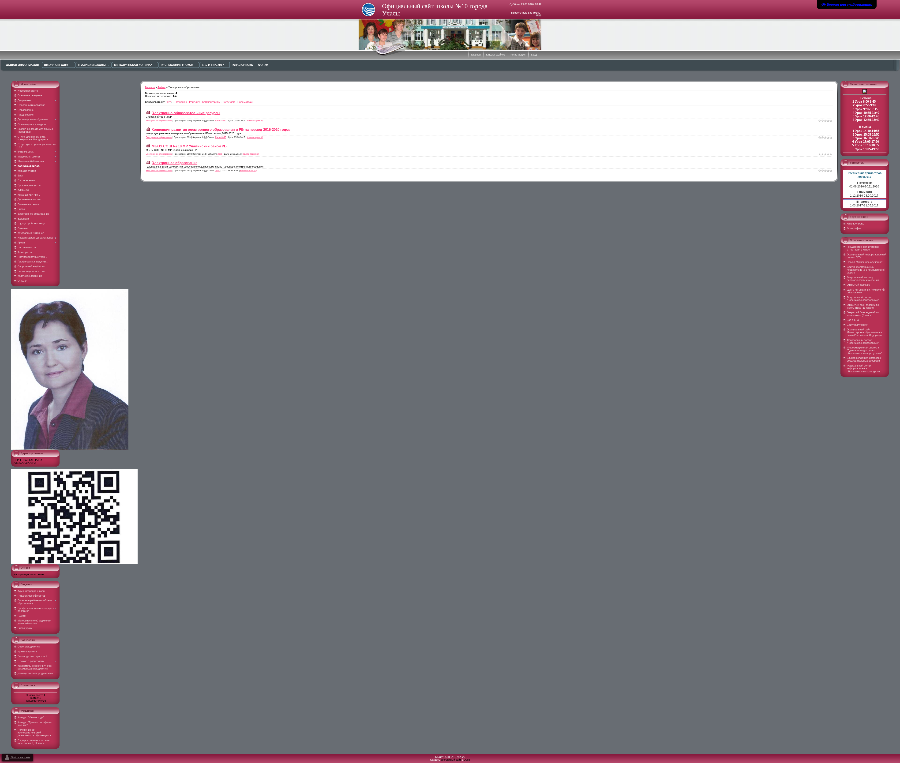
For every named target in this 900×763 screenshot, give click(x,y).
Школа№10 (220, 121)
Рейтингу (194, 102)
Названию (181, 102)
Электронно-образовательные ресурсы (186, 113)
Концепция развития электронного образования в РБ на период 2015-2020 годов (221, 129)
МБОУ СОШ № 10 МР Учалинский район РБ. (190, 146)
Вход (534, 54)
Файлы (161, 87)
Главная (476, 54)
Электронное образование (159, 121)
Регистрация (517, 54)
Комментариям (211, 102)
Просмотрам (245, 102)
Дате (168, 102)
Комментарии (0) (255, 121)
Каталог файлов (495, 54)
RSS (538, 15)
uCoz (467, 759)
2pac (220, 154)
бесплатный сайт (451, 759)
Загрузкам (229, 102)
